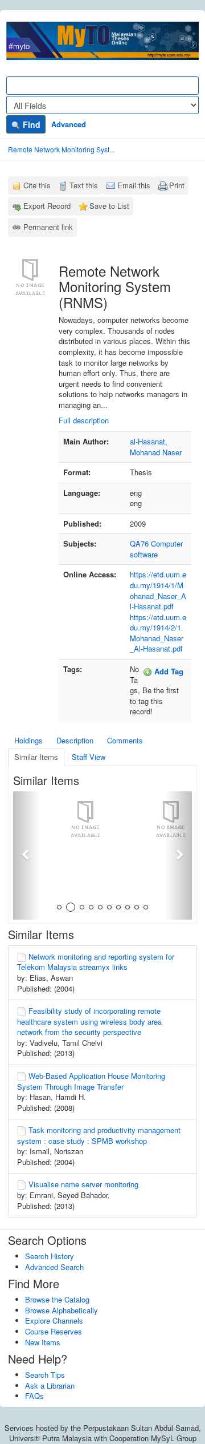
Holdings (28, 740)
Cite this (37, 185)
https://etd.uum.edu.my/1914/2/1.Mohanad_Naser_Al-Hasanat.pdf (158, 633)
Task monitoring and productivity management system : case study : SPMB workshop (99, 1135)
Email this (133, 185)
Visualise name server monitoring (83, 1184)
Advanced (68, 124)
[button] (26, 855)
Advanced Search (54, 1266)
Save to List (109, 205)
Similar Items (36, 756)
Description (74, 740)
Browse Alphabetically (61, 1310)
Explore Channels (54, 1320)
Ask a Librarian (50, 1385)
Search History (49, 1256)
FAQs (34, 1395)
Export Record (47, 205)
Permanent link (48, 226)
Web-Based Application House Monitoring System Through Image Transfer (91, 1081)
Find (30, 124)
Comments (125, 740)
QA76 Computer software (156, 549)
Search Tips (45, 1374)
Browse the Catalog (57, 1299)
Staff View (88, 756)
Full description (84, 420)
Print (176, 185)
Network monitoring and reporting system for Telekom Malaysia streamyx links (95, 962)
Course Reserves (53, 1331)
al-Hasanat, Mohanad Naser (156, 447)
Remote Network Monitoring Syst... (61, 149)
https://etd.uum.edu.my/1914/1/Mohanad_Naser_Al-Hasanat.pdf (158, 590)
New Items (42, 1342)
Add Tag (167, 671)
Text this (83, 185)
